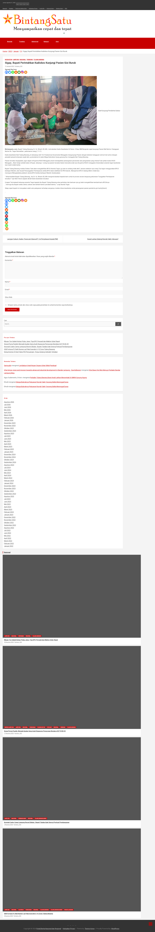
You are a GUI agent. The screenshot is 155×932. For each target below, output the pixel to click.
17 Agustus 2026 (9, 733)
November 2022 (10, 520)
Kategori (46, 41)
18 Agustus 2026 (9, 642)
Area (57, 41)
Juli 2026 (7, 405)
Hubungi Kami (50, 8)
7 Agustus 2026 (8, 824)
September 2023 (10, 494)
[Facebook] (6, 72)
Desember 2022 (9, 517)
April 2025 (7, 444)
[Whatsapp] (12, 72)
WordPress (115, 929)
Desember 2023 (9, 486)
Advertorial (35, 41)
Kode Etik (42, 8)
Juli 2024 (7, 467)
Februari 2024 (9, 481)
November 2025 (10, 426)
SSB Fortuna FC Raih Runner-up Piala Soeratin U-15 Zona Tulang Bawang (29, 349)
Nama (7, 282)
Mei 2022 (7, 536)
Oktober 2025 (9, 428)
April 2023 (7, 507)
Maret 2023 (8, 509)
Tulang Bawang (38, 59)
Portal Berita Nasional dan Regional (48, 929)
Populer (49, 727)
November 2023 (10, 488)
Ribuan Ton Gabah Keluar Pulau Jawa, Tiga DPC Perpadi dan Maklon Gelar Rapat (32, 341)
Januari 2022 (8, 546)
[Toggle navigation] (5, 46)
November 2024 (10, 457)
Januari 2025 (8, 452)
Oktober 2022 (9, 523)
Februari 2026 (9, 418)
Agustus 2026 (9, 402)
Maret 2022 (8, 541)
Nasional (23, 59)
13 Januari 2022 (9, 66)
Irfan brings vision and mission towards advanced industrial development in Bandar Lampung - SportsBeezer (42, 370)
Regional (28, 636)
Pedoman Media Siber (21, 8)
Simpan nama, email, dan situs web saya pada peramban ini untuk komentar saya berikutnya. (40, 305)
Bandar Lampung (9, 727)
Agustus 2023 (9, 496)
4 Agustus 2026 (8, 916)
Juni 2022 (7, 533)
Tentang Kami (59, 8)
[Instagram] (22, 72)
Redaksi (11, 8)
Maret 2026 (8, 415)
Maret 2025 (8, 446)
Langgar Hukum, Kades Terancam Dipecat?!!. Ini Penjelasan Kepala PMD (32, 239)
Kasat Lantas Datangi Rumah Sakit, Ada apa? (102, 239)
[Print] (15, 72)
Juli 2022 (7, 530)
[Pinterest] (6, 216)
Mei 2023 (7, 504)
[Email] (19, 72)
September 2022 (10, 525)
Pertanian (21, 636)
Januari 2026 (8, 420)
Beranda (5, 8)
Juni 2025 (7, 439)
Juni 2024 (7, 470)
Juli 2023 (7, 499)
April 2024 (7, 475)
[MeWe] (6, 219)
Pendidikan (32, 727)
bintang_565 (18, 66)
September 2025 (10, 431)
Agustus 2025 (9, 433)
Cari (5, 320)
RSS (66, 8)
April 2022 (7, 538)
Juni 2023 (7, 501)
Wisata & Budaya (68, 909)
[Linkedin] (6, 213)
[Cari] (118, 324)
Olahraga (21, 909)
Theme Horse (90, 929)
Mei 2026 (7, 410)
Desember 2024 (9, 454)
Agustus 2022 (9, 528)
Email (7, 289)
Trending (22, 41)
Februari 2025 (9, 449)
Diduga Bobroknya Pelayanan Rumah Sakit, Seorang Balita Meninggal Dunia (42, 382)
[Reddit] (6, 209)
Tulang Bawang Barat (40, 818)
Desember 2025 (9, 423)
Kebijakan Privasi (33, 8)
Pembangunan (22, 818)
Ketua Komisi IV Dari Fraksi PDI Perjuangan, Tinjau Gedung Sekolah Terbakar (31, 352)
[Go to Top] (150, 924)
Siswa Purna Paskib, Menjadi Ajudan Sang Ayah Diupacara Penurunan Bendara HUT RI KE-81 (36, 344)
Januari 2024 (8, 483)
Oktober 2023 (9, 491)
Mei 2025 (7, 441)
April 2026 (7, 412)
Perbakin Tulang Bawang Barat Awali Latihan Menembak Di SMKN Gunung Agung (58, 378)
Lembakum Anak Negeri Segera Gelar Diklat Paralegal (37, 365)
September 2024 (10, 462)
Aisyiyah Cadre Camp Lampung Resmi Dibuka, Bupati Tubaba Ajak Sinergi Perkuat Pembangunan (38, 347)
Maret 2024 (8, 478)
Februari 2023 (9, 512)
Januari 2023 (8, 515)
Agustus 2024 (9, 465)
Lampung (16, 59)
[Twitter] (9, 72)
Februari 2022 (9, 543)
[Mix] (6, 222)
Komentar (9, 260)
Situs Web (8, 297)
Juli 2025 (7, 436)
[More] (26, 72)
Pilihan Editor (41, 727)
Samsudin (7, 365)
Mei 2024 (7, 473)
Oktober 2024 (9, 460)
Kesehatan (8, 59)
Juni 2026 (7, 407)
